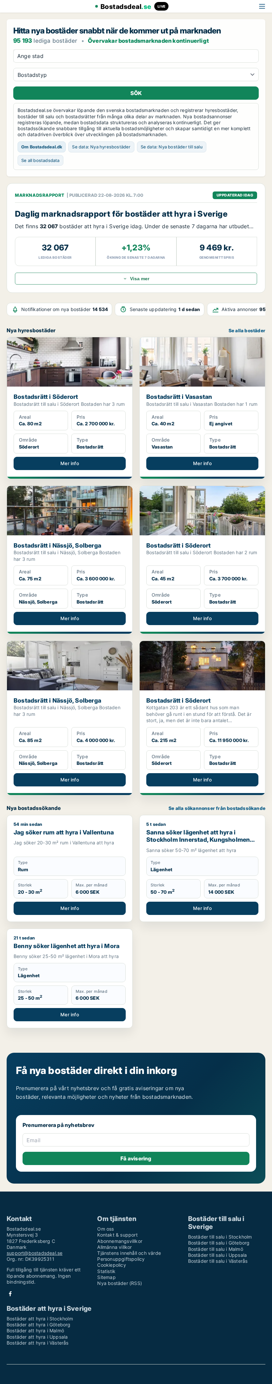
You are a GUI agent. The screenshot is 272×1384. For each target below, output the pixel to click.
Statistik (106, 1271)
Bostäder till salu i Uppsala (217, 1255)
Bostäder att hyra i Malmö (35, 1330)
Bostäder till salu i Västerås (218, 1261)
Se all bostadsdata (40, 160)
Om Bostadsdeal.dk (41, 146)
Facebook (10, 1294)
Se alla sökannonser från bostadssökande (217, 808)
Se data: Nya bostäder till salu (172, 146)
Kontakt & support (117, 1235)
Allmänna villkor (114, 1247)
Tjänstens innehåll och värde (129, 1253)
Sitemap (106, 1277)
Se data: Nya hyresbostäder (101, 146)
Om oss (105, 1229)
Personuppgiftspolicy (121, 1259)
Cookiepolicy (111, 1265)
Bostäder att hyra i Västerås (38, 1343)
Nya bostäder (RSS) (119, 1283)
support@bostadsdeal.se (34, 1253)
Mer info (69, 463)
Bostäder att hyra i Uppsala (37, 1337)
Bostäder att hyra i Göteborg (39, 1324)
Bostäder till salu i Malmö (215, 1249)
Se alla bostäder (247, 330)
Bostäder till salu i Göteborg (219, 1243)
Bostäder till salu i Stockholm (220, 1237)
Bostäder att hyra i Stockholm (40, 1318)
